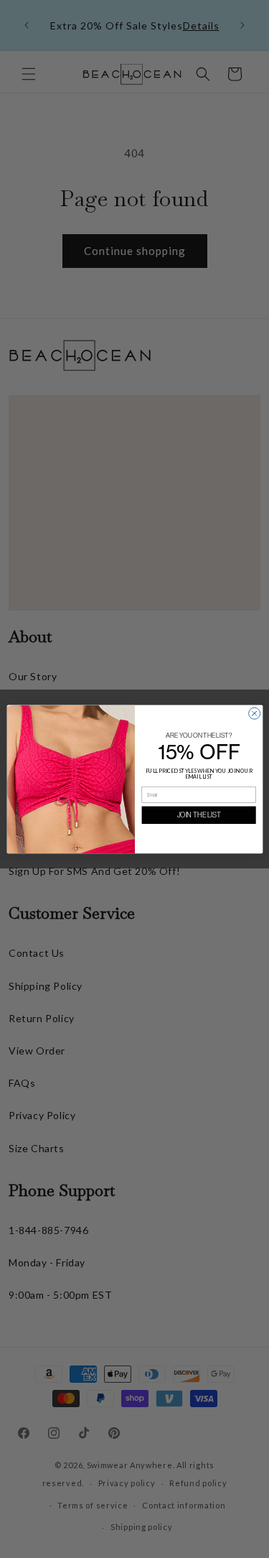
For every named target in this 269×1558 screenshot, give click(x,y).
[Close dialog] (254, 713)
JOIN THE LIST (198, 815)
